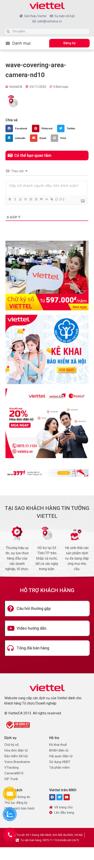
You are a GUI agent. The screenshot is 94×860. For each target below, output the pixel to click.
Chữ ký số (11, 745)
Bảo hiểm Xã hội (16, 756)
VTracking (11, 768)
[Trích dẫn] (41, 199)
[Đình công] (25, 199)
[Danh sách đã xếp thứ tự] (30, 199)
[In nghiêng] (14, 199)
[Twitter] (59, 797)
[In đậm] (9, 199)
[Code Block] (46, 199)
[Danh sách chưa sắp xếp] (35, 199)
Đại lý (8, 814)
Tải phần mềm (59, 768)
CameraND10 (13, 773)
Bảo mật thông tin (17, 797)
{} (56, 199)
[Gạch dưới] (20, 199)
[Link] (51, 199)
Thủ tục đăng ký (15, 803)
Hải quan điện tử (61, 756)
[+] (62, 199)
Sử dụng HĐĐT (59, 762)
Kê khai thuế (58, 745)
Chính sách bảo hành (19, 808)
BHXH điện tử (58, 750)
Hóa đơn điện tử (16, 750)
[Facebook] (52, 797)
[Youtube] (67, 797)
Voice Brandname (17, 762)
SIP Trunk (11, 779)
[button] (18, 43)
